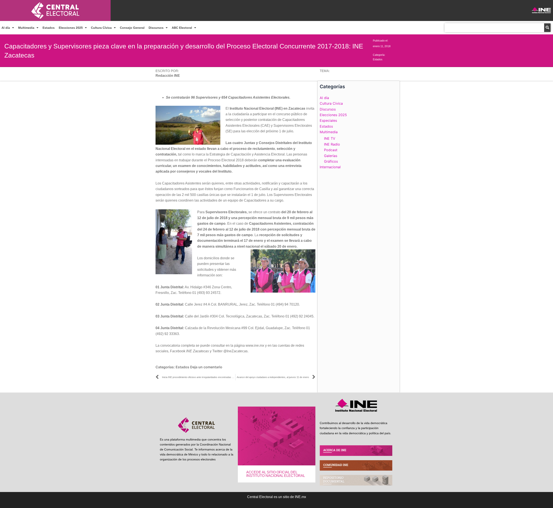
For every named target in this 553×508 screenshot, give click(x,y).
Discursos (156, 27)
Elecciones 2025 (71, 27)
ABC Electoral (182, 27)
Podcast (330, 150)
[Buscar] (547, 27)
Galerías (330, 156)
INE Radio (332, 144)
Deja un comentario (206, 367)
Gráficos (331, 161)
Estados (49, 27)
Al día (6, 27)
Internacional (330, 167)
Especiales (328, 120)
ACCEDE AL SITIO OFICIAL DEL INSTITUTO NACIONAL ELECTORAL (275, 474)
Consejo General (132, 27)
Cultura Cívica (101, 27)
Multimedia (26, 27)
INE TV (329, 138)
